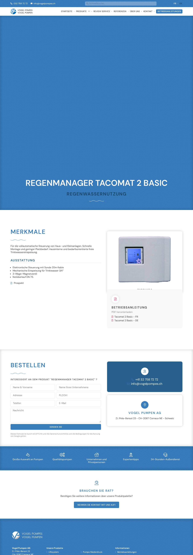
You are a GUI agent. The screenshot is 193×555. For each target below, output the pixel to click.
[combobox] (121, 4)
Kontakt (147, 11)
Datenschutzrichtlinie (59, 443)
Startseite (66, 11)
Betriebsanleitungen (169, 11)
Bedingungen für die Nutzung (88, 443)
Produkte (81, 11)
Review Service (101, 11)
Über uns (135, 11)
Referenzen (120, 11)
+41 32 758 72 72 (146, 389)
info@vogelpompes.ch (146, 393)
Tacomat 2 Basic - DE (126, 330)
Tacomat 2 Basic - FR (126, 326)
